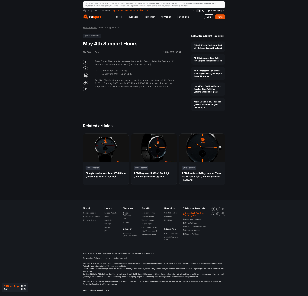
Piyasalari (133, 17)
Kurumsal (105, 10)
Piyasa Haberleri (147, 216)
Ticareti (118, 17)
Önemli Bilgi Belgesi (193, 219)
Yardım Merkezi (147, 224)
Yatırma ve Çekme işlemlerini (130, 234)
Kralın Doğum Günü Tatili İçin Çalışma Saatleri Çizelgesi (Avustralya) (207, 104)
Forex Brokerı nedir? (149, 235)
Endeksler (108, 220)
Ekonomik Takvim (148, 213)
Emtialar (107, 224)
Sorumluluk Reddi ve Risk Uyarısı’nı (96, 284)
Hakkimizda (183, 17)
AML (107, 290)
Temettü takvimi (147, 220)
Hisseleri (107, 227)
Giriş (209, 17)
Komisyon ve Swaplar (91, 216)
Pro (95, 10)
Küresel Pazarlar (110, 213)
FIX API (126, 222)
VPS (124, 219)
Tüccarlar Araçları (90, 220)
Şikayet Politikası (192, 234)
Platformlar (149, 17)
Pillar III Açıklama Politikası (195, 227)
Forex (106, 216)
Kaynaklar (166, 17)
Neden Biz (168, 216)
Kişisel (86, 10)
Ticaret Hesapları (89, 213)
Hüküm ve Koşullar (192, 230)
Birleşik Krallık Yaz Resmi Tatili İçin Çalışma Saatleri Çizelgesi (208, 46)
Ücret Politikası (191, 223)
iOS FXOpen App (171, 233)
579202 (200, 263)
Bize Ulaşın (168, 220)
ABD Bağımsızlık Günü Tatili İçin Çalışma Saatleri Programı (208, 59)
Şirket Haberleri (90, 27)
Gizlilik (85, 290)
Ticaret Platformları (127, 214)
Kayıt (220, 17)
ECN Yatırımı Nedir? (149, 231)
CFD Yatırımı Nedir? (149, 227)
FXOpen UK (87, 263)
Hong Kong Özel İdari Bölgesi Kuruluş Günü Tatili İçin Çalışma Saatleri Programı (207, 89)
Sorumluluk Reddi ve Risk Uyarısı (133, 10)
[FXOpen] (92, 16)
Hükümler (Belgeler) (96, 290)
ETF (105, 231)
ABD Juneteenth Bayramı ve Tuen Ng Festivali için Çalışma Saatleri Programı (208, 73)
